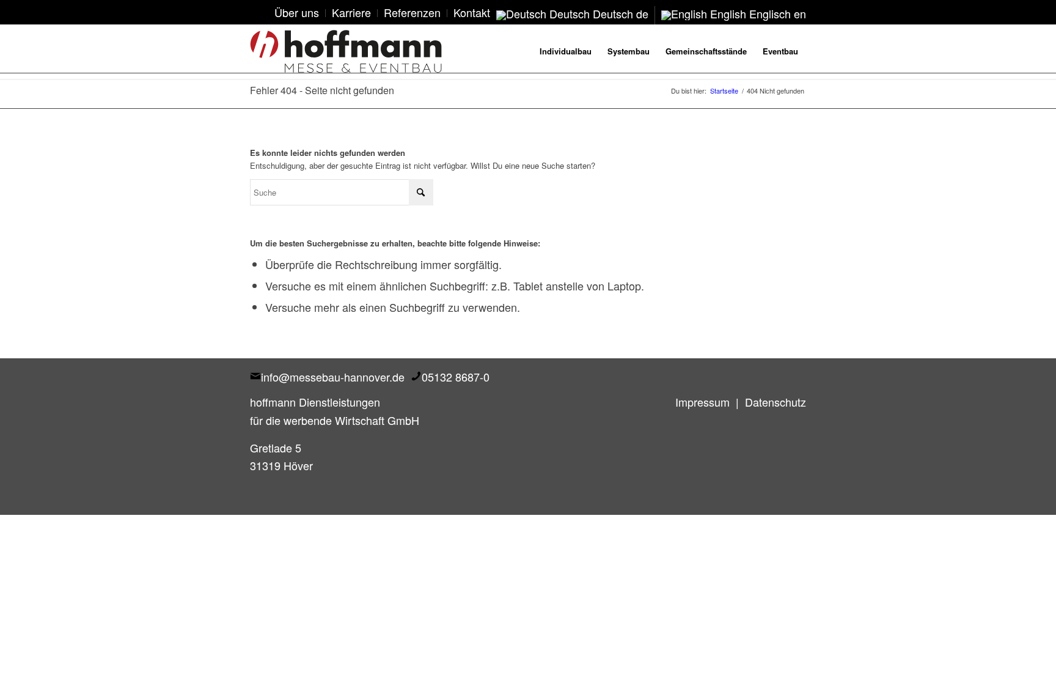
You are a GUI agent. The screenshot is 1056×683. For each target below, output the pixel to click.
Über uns (296, 12)
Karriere (351, 12)
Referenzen (412, 12)
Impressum (702, 402)
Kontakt (471, 12)
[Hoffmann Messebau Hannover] (346, 51)
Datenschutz (775, 402)
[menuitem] (297, 13)
